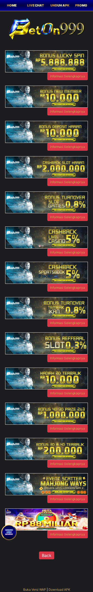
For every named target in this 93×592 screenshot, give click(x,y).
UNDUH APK (59, 5)
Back (46, 555)
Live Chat (35, 5)
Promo (81, 5)
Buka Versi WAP (34, 589)
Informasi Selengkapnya (67, 76)
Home (12, 5)
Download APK (59, 589)
